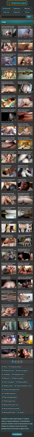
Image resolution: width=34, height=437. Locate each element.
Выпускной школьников (11, 408)
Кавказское (16, 12)
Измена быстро (9, 370)
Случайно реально (9, 393)
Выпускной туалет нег (11, 405)
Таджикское (16, 8)
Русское (27, 12)
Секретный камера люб (11, 389)
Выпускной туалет (10, 412)
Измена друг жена (9, 401)
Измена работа (22, 382)
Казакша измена (16, 367)
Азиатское (6, 12)
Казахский (7, 8)
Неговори (7, 374)
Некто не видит (22, 370)
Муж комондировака (10, 397)
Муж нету (7, 378)
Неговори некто (19, 374)
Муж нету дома (18, 378)
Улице (21, 412)
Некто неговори (9, 382)
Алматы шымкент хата (23, 386)
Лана (5, 367)
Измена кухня (8, 386)
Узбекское (27, 8)
